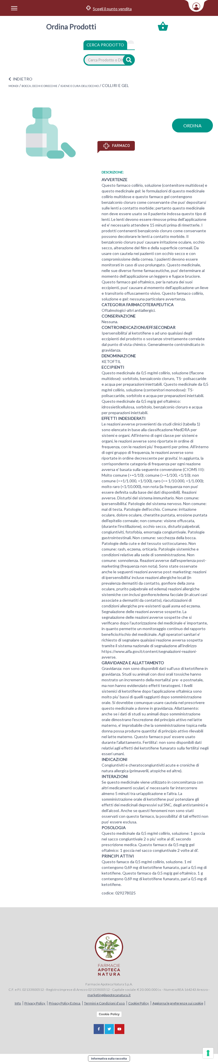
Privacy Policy (35, 1003)
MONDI (13, 86)
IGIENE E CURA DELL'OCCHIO (79, 86)
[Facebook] (99, 1029)
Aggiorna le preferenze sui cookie (177, 1003)
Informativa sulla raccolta (109, 1058)
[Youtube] (119, 1029)
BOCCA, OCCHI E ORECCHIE (39, 86)
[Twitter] (109, 1029)
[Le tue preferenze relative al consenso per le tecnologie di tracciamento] (208, 1053)
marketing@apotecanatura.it (109, 995)
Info (18, 1003)
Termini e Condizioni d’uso (104, 1003)
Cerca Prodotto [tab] (105, 44)
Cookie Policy (138, 1003)
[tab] (131, 42)
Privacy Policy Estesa (65, 1003)
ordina (192, 125)
